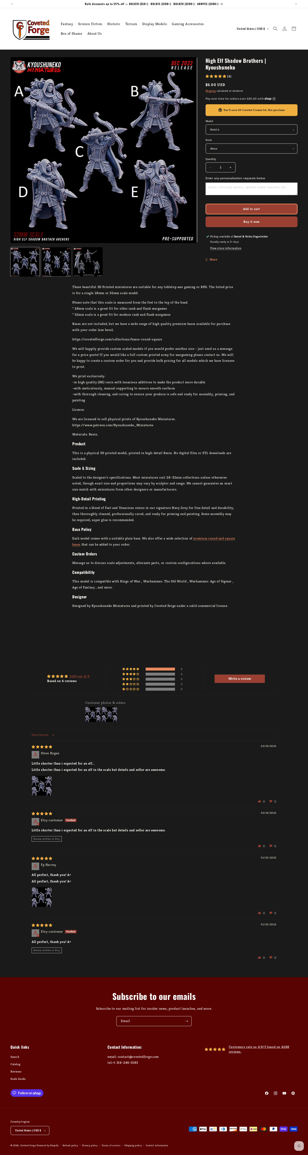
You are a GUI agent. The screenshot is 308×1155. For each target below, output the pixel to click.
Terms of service (111, 1145)
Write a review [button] (239, 678)
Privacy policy (90, 1145)
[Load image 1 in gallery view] (25, 262)
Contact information (157, 1145)
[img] (42, 747)
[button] (275, 28)
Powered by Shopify (47, 1145)
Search (14, 1057)
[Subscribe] (186, 1021)
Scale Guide (18, 1079)
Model (209, 121)
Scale (209, 140)
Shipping (211, 90)
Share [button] (213, 259)
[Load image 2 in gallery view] (56, 262)
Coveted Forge (28, 1145)
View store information (226, 248)
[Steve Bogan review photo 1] (42, 786)
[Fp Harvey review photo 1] (42, 897)
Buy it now (251, 222)
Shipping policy (133, 1145)
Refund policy (70, 1145)
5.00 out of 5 (79, 676)
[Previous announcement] (12, 4)
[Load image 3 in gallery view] (88, 262)
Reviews (15, 1071)
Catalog (15, 1064)
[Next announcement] (296, 4)
